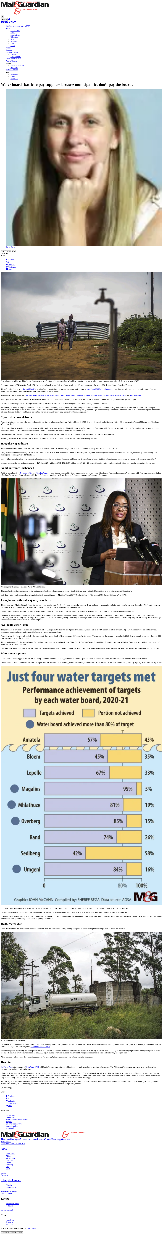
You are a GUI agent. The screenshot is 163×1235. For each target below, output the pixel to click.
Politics (3, 1173)
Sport (8, 1169)
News (4, 1148)
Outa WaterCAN (32, 1067)
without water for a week (40, 1047)
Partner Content (7, 1210)
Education (9, 1160)
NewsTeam (31, 1228)
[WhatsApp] (13, 22)
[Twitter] (11, 22)
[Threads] (8, 22)
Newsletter (10, 1220)
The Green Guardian (9, 1191)
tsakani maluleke (12, 1126)
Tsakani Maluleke (29, 389)
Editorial (9, 1185)
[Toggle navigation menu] (2, 16)
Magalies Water (43, 395)
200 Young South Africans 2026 (13, 1144)
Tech (7, 1167)
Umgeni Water (108, 395)
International (10, 1158)
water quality (11, 1128)
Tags (3, 1142)
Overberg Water (31, 395)
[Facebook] (2, 22)
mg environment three (14, 1124)
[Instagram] (4, 22)
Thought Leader (11, 1180)
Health (8, 1162)
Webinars (9, 1206)
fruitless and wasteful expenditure (18, 1120)
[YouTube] (15, 22)
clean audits (10, 1117)
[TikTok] (10, 22)
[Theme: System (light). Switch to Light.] (4, 19)
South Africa (10, 1154)
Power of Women (12, 1204)
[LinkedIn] (6, 22)
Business (4, 1175)
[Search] (9, 19)
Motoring (9, 1165)
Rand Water (54, 395)
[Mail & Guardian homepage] (81, 8)
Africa (8, 1156)
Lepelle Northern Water (93, 395)
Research (9, 1222)
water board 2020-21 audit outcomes (100, 389)
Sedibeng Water (136, 395)
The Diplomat (11, 1187)
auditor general (11, 1115)
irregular (9, 1122)
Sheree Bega (10, 247)
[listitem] (5, 1139)
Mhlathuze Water (77, 395)
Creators (8, 1142)
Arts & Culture (6, 1194)
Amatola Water (120, 395)
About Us (9, 1224)
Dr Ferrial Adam (7, 1067)
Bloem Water (65, 395)
